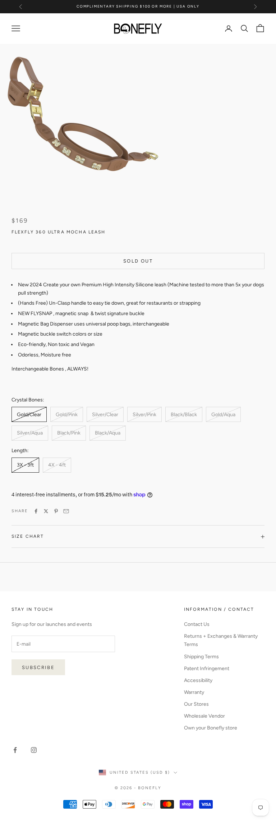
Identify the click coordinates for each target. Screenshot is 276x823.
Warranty (194, 692)
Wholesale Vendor (204, 716)
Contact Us (197, 624)
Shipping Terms (201, 657)
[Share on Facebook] (36, 511)
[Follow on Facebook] (15, 750)
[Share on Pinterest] (56, 511)
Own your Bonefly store (210, 728)
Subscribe (38, 667)
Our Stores (196, 704)
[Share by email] (66, 511)
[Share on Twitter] (46, 511)
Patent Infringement (206, 668)
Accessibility (198, 680)
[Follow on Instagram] (33, 750)
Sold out (138, 261)
